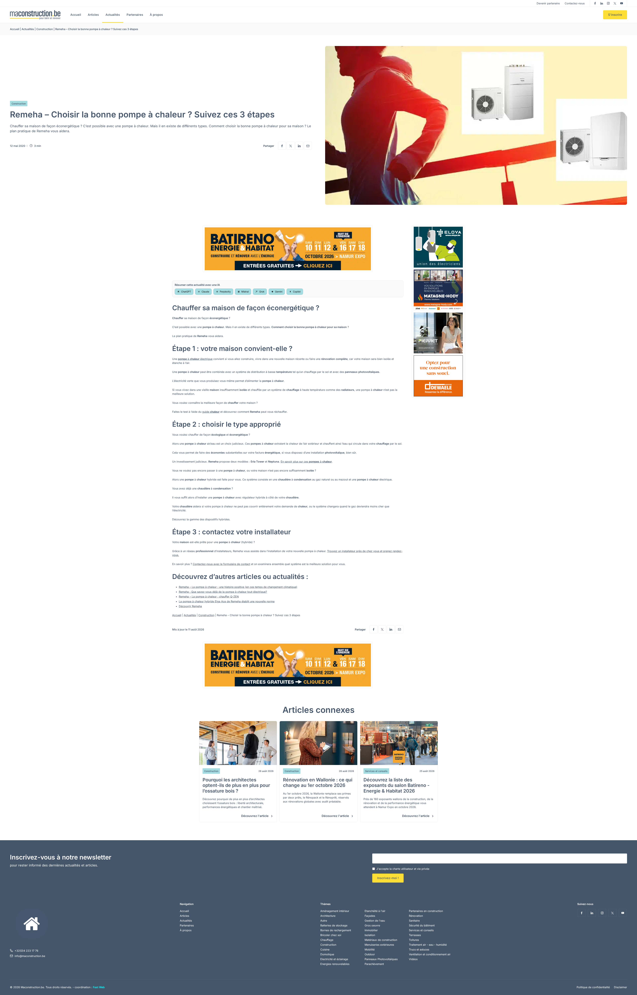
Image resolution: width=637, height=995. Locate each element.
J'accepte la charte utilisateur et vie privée (402, 868)
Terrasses (415, 935)
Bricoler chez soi (330, 935)
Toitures (414, 940)
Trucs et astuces (419, 949)
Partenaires (135, 14)
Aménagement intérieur (334, 911)
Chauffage (326, 940)
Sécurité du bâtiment (422, 925)
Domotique (327, 954)
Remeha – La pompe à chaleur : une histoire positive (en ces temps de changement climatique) (238, 587)
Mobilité (370, 949)
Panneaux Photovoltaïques (381, 959)
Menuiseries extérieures (379, 944)
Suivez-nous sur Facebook (595, 3)
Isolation (370, 935)
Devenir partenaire (548, 3)
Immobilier (371, 930)
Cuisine (324, 949)
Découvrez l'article (255, 816)
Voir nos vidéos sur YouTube (621, 3)
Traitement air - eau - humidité (428, 944)
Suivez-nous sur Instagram (608, 3)
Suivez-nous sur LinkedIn (601, 3)
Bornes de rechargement (335, 930)
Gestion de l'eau (375, 920)
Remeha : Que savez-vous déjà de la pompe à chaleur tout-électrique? (223, 591)
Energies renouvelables (334, 964)
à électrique (195, 359)
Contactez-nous (575, 3)
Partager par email (308, 146)
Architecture (327, 915)
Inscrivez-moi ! (388, 878)
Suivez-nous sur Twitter (615, 3)
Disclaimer (620, 987)
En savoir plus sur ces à (306, 461)
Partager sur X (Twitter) (291, 146)
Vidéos (413, 959)
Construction (44, 29)
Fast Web (99, 987)
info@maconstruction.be (30, 956)
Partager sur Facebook (282, 146)
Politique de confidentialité (593, 987)
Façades (370, 915)
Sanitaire (414, 920)
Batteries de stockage (333, 925)
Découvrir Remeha (190, 606)
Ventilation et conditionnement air (430, 954)
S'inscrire (615, 14)
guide (210, 411)
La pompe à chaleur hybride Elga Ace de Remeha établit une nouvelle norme (227, 601)
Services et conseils (421, 930)
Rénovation (416, 915)
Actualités (113, 14)
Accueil (75, 14)
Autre (323, 920)
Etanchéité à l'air (375, 911)
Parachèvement (374, 964)
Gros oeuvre (372, 925)
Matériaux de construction (381, 940)
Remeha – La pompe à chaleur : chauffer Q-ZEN (209, 596)
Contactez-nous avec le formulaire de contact (221, 564)
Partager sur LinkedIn (299, 146)
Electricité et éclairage (334, 959)
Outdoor (370, 954)
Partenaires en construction (426, 911)
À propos (156, 14)
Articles (93, 14)
